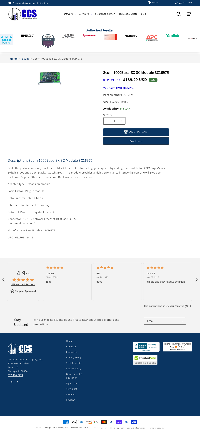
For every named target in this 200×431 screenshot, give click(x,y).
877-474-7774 (15, 375)
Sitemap (70, 394)
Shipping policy (117, 427)
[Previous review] (3, 280)
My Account (72, 383)
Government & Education (74, 375)
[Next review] (196, 280)
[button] (68, 14)
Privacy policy (100, 427)
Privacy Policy (73, 357)
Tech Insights (73, 363)
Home (69, 341)
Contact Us (72, 352)
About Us (71, 346)
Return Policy (73, 368)
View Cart (71, 388)
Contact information (136, 427)
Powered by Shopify (79, 427)
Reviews (70, 399)
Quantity (107, 114)
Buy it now (136, 141)
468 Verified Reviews (23, 284)
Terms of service (156, 427)
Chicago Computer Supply (56, 427)
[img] (23, 280)
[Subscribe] (182, 321)
